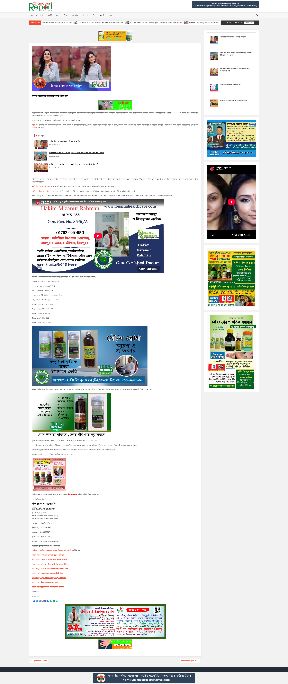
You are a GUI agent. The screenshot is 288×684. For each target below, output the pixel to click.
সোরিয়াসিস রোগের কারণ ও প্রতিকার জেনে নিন (233, 37)
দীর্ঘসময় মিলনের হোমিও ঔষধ (189, 661)
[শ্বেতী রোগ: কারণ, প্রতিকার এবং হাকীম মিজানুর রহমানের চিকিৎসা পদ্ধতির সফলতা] (214, 56)
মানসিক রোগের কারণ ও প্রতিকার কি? (230, 85)
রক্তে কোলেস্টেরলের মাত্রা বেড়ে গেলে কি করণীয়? (234, 100)
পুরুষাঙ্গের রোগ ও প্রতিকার (40, 661)
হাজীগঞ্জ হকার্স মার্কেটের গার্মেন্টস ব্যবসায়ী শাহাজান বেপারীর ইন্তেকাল (62, 23)
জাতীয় (41, 15)
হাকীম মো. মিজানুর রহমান (40, 191)
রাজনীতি (50, 15)
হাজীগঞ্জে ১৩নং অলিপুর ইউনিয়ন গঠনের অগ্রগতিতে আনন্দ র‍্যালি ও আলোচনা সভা (177, 23)
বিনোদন (95, 15)
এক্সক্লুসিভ (102, 15)
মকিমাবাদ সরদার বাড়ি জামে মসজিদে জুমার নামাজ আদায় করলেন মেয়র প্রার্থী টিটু (117, 23)
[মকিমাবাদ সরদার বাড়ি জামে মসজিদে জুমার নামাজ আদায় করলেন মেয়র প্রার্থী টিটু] (88, 23)
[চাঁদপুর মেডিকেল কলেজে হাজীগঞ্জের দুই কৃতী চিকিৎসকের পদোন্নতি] (206, 23)
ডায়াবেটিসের (69, 550)
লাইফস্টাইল (85, 15)
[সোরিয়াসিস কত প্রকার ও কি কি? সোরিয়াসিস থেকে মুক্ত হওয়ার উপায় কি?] (214, 72)
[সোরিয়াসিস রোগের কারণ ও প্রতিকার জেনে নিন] (214, 40)
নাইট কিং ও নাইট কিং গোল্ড (41, 186)
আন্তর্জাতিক (75, 15)
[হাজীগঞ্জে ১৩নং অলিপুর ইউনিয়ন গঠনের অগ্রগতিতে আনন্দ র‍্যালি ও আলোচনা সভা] (147, 23)
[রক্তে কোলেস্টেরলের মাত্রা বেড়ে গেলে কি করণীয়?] (214, 103)
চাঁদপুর (65, 15)
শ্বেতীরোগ (35, 550)
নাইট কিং (35, 125)
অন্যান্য (110, 15)
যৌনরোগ (49, 550)
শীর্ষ (36, 15)
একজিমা (42, 550)
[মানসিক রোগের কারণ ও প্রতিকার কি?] (214, 87)
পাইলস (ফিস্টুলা (57, 550)
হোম (31, 15)
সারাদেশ (57, 15)
